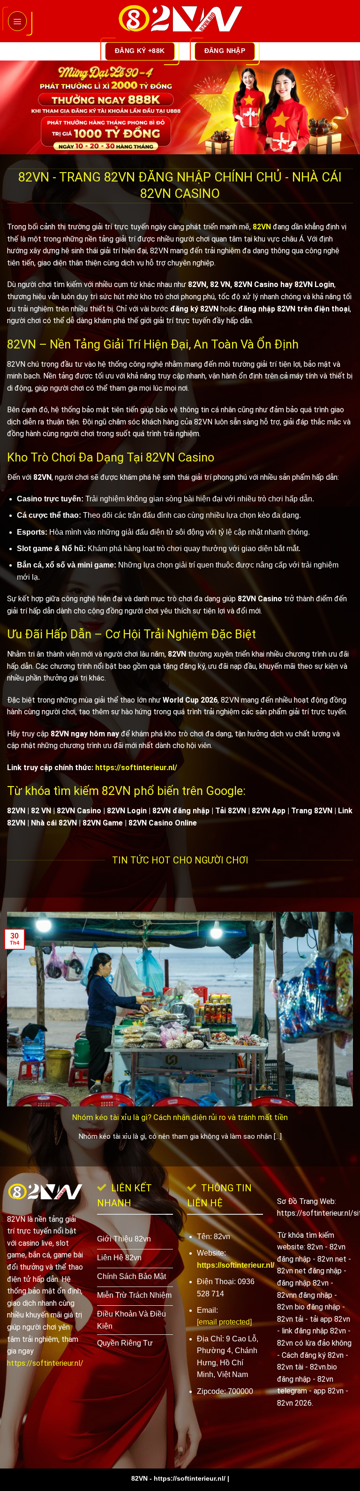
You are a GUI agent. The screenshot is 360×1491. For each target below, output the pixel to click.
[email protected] (224, 1322)
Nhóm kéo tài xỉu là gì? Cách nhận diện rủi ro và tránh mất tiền (180, 1117)
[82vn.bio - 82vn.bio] (180, 21)
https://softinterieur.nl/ (136, 767)
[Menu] (17, 20)
